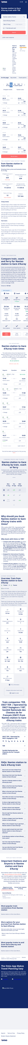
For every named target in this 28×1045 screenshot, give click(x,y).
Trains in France (15, 957)
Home (2, 957)
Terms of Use (11, 1033)
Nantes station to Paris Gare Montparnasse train (14, 914)
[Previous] (4, 485)
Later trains (21, 446)
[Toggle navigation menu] (26, 2)
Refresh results (13, 363)
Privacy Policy (20, 1033)
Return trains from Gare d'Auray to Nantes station (13, 934)
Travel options (22, 77)
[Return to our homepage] (4, 2)
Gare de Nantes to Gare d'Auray (13, 874)
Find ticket (7, 179)
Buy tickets (13, 77)
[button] (8, 24)
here (14, 452)
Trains (8, 957)
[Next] (24, 85)
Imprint (3, 1033)
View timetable (7, 197)
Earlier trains (7, 446)
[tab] (7, 89)
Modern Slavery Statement (8, 1036)
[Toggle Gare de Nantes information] (25, 895)
